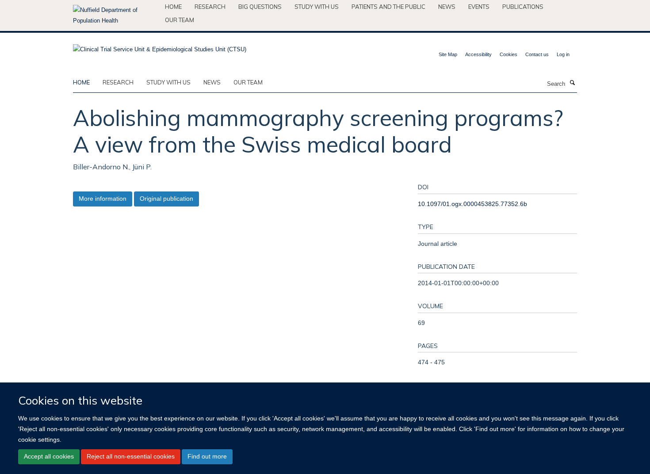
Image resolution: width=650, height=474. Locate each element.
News (446, 6)
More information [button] (102, 198)
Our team (179, 19)
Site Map (448, 54)
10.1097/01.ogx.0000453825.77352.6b (472, 203)
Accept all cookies (49, 456)
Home (173, 6)
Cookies (508, 54)
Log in (563, 54)
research (118, 82)
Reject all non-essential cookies (131, 456)
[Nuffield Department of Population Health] (115, 15)
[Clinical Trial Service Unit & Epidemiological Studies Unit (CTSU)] (159, 46)
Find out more (207, 456)
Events (478, 6)
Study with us (316, 6)
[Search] (572, 83)
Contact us (537, 54)
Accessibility (478, 54)
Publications (522, 6)
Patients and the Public (388, 6)
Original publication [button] (166, 198)
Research (210, 6)
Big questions (260, 6)
